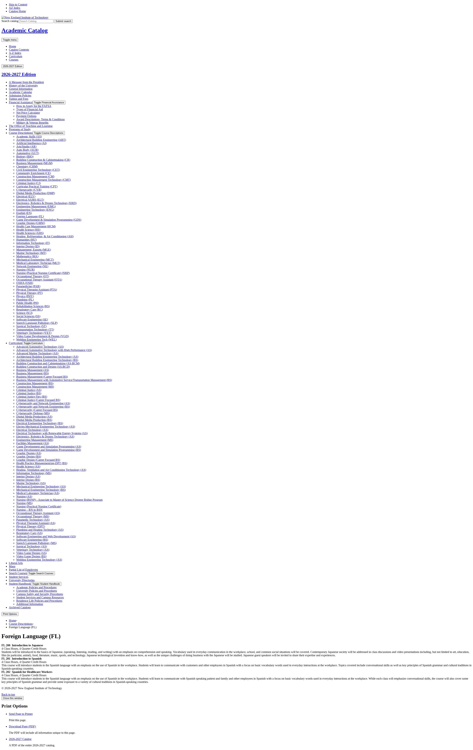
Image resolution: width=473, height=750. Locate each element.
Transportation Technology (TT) (35, 329)
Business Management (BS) (32, 373)
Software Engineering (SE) (32, 319)
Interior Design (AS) (28, 476)
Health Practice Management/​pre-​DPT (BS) (41, 463)
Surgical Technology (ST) (31, 326)
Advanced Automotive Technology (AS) (40, 346)
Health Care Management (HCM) (36, 226)
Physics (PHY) (25, 296)
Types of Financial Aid (29, 109)
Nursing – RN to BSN (29, 509)
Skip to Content (18, 4)
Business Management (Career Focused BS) (42, 376)
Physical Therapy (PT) (29, 292)
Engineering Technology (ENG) (35, 209)
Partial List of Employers (23, 569)
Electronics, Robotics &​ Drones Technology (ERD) (46, 203)
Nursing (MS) (24, 503)
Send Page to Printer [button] (21, 713)
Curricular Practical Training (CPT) (36, 186)
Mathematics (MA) (27, 256)
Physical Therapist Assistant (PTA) (36, 289)
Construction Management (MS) (35, 386)
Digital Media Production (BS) (34, 419)
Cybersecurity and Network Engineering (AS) (43, 403)
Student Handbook (20, 583)
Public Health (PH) (27, 302)
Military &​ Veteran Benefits (32, 122)
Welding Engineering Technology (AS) (39, 559)
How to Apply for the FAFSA (33, 106)
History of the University (23, 85)
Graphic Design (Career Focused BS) (38, 459)
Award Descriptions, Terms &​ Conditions (40, 119)
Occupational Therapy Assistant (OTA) (39, 279)
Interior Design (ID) (28, 246)
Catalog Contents (19, 49)
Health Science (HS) (28, 229)
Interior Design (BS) (28, 479)
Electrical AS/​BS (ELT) (30, 199)
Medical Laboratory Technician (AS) (37, 493)
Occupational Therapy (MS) (32, 516)
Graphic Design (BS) (28, 456)
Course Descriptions (21, 132)
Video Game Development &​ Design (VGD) (42, 336)
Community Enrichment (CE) (33, 173)
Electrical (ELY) (25, 196)
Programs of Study (20, 129)
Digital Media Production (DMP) (35, 193)
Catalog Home (17, 11)
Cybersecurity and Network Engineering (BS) (43, 406)
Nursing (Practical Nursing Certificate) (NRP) (43, 273)
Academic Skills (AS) (29, 136)
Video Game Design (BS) (31, 556)
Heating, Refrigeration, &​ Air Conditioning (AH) (45, 236)
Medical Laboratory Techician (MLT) (38, 263)
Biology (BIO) (24, 156)
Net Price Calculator (28, 112)
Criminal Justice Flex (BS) (31, 396)
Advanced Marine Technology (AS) (37, 353)
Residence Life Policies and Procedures (39, 600)
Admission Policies (20, 95)
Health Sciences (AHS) (30, 233)
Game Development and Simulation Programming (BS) (48, 449)
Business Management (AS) (32, 370)
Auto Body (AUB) (27, 149)
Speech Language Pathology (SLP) (36, 322)
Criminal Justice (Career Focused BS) (38, 400)
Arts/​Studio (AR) (26, 146)
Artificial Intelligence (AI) (31, 143)
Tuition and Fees (18, 98)
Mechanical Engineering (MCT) (35, 259)
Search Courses (18, 573)
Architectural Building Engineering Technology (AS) (47, 356)
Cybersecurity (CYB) (28, 189)
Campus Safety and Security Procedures (39, 594)
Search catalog (9, 21)
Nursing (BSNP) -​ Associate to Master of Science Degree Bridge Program (59, 499)
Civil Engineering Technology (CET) (38, 169)
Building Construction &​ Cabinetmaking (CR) (43, 159)
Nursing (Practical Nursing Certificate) (38, 506)
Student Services (18, 576)
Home (12, 46)
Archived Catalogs (20, 607)
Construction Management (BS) (34, 383)
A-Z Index (15, 53)
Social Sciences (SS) (28, 316)
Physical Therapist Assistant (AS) (35, 523)
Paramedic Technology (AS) (33, 519)
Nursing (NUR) (25, 269)
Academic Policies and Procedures (36, 587)
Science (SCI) (24, 312)
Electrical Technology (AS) (32, 429)
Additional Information (29, 604)
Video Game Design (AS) (31, 553)
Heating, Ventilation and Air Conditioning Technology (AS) (51, 469)
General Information (21, 88)
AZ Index (14, 7)
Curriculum (15, 56)
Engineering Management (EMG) (36, 206)
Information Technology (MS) (33, 473)
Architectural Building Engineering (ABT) (41, 139)
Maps (12, 566)
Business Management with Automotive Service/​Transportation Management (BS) (64, 380)
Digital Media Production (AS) (34, 416)
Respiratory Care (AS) (29, 533)
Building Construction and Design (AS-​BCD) (43, 366)
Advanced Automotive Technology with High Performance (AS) (54, 350)
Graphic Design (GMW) (30, 223)
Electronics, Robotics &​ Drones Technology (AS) (45, 436)
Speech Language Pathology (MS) (36, 543)
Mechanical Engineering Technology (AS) (41, 486)
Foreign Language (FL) (30, 216)
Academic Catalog (24, 30)
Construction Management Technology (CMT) (43, 179)
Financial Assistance (21, 102)
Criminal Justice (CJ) (28, 183)
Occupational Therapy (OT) (32, 276)
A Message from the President (26, 82)
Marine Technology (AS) (31, 483)
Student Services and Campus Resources (40, 597)
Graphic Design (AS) (28, 453)
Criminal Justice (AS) (28, 390)
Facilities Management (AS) (32, 443)
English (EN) (24, 213)
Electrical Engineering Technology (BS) (39, 423)
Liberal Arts (16, 563)
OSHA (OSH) (24, 283)
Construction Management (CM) (35, 176)
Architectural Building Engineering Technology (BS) (47, 360)
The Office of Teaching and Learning (30, 126)
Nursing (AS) (24, 496)
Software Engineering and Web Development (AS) (46, 536)
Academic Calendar (20, 92)
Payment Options (26, 116)
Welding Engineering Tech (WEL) (36, 339)
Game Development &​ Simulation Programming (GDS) (48, 219)
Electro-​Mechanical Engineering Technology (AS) (45, 426)
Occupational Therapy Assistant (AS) (38, 513)
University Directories (22, 580)
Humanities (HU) (26, 239)
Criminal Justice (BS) (28, 393)
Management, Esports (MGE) (33, 249)
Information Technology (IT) (33, 243)
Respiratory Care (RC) (29, 309)
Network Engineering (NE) (32, 266)
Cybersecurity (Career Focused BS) (37, 410)
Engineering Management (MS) (34, 439)
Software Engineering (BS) (32, 539)
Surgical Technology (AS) (31, 546)
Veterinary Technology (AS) (32, 549)
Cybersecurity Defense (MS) (33, 413)
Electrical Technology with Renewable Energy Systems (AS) (52, 433)
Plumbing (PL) (25, 299)
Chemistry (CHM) (27, 166)
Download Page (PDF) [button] (22, 726)
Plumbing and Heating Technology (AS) (40, 529)
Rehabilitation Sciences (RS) (33, 306)
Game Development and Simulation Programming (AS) (48, 446)
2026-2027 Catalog (20, 739)
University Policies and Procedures (36, 590)
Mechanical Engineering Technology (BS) (41, 489)
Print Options (10, 614)
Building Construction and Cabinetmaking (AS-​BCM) (48, 363)
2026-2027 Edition (18, 74)
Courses (13, 59)
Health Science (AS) (28, 466)
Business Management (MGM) (34, 163)
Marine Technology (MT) (31, 253)
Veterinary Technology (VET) (33, 332)
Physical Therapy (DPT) (30, 526)
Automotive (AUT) (27, 153)
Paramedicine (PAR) (28, 286)
